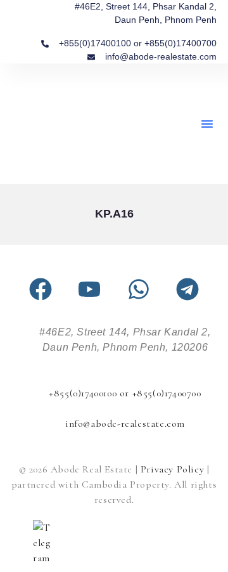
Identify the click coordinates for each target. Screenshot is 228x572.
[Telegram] (187, 289)
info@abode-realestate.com (125, 423)
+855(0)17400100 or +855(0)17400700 (125, 393)
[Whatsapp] (139, 289)
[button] (207, 123)
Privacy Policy (172, 469)
